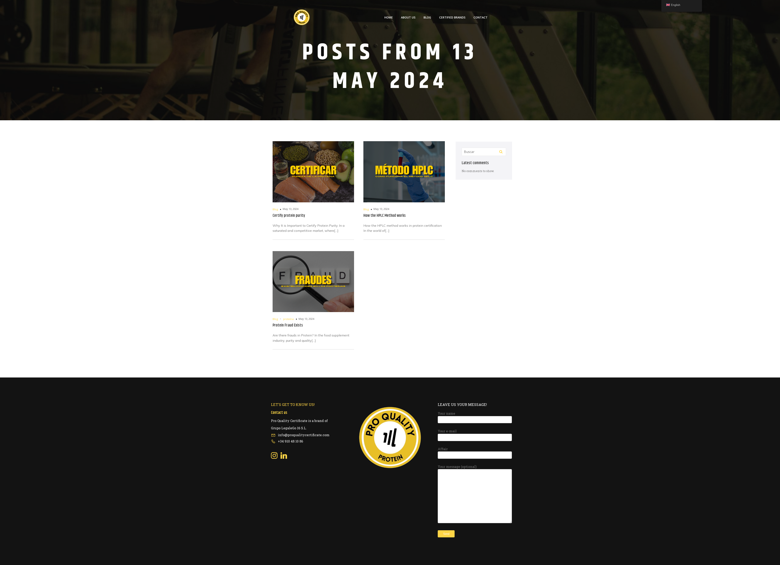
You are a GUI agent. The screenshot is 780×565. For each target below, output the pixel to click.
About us (408, 17)
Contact (480, 17)
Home (388, 17)
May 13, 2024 (290, 209)
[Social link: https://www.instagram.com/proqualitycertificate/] (276, 455)
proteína (288, 319)
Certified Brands (452, 17)
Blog (427, 17)
